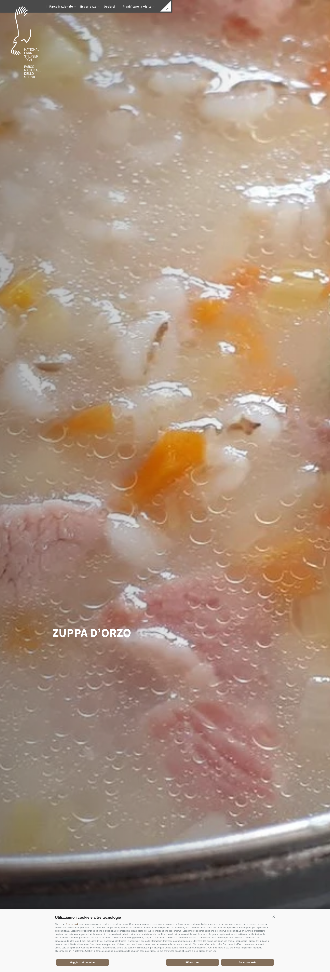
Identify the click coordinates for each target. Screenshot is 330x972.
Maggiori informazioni (82, 962)
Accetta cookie (247, 962)
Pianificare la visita (137, 6)
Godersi (109, 6)
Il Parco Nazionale (59, 6)
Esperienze (88, 6)
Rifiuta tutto (192, 962)
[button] (273, 916)
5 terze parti (72, 924)
